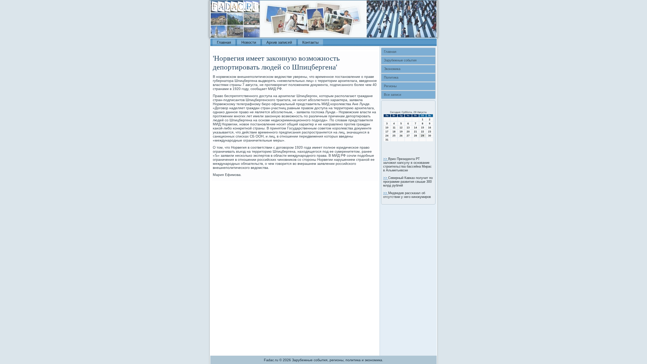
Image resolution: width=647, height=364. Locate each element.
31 (386, 139)
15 (422, 127)
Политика (391, 77)
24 (386, 135)
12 (401, 127)
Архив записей (279, 42)
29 (422, 135)
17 (386, 131)
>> (385, 159)
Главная (224, 42)
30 (429, 135)
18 (394, 131)
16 (429, 127)
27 (408, 135)
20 (408, 131)
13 (408, 127)
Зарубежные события (400, 60)
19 (401, 131)
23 (429, 131)
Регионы (390, 86)
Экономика (392, 69)
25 (394, 135)
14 (415, 127)
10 (386, 127)
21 (415, 131)
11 (394, 127)
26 (401, 135)
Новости (248, 42)
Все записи (392, 95)
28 (415, 135)
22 (422, 131)
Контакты (310, 42)
